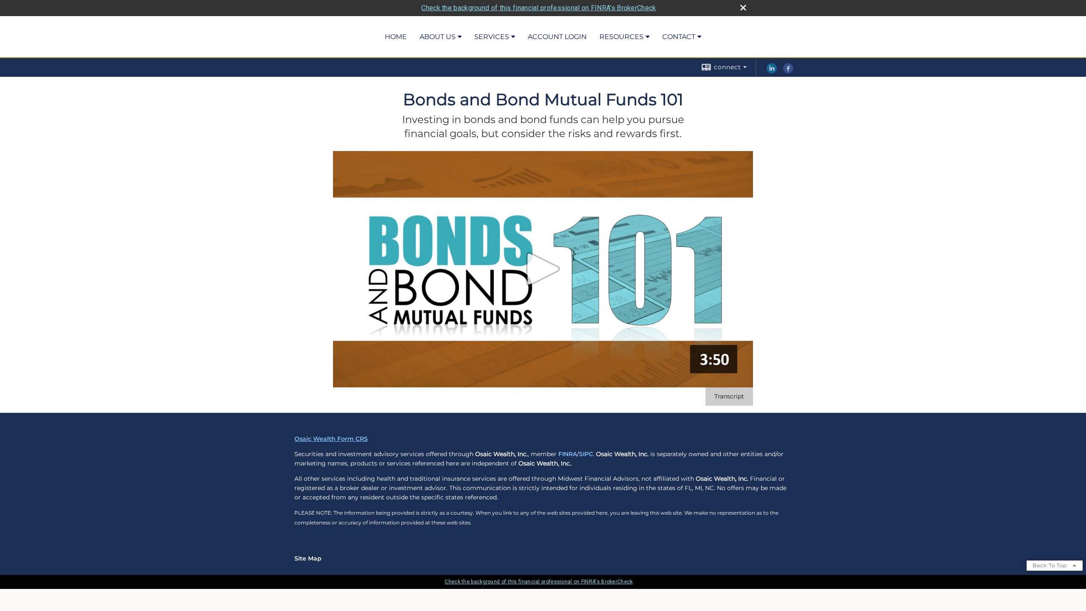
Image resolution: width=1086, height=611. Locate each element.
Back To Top (1051, 565)
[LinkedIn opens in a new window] (772, 71)
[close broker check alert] (743, 7)
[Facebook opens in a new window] (788, 71)
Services (491, 37)
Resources (621, 37)
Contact (678, 37)
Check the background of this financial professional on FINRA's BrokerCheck (538, 8)
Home (396, 37)
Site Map (308, 558)
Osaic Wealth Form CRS (331, 439)
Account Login (557, 37)
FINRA (567, 454)
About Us (438, 37)
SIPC (586, 454)
